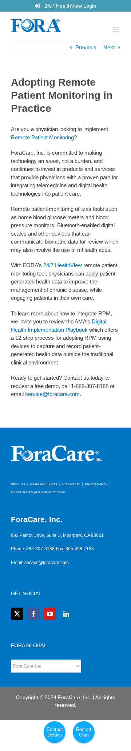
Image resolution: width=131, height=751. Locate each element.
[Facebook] (33, 614)
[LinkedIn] (66, 614)
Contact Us (71, 484)
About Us (18, 484)
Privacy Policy (95, 484)
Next (109, 47)
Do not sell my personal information (38, 492)
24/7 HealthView (62, 265)
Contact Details (55, 732)
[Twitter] (17, 614)
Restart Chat (83, 732)
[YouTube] (50, 614)
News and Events (43, 484)
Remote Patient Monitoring (42, 137)
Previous (85, 47)
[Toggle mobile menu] (116, 29)
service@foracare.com (52, 394)
